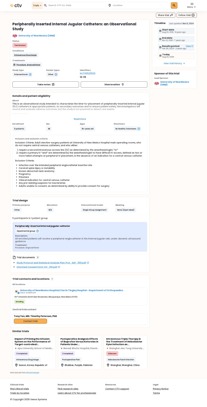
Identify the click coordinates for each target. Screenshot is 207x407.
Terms (156, 393)
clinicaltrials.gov (32, 373)
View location (112, 84)
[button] (25, 55)
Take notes (43, 84)
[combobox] (76, 5)
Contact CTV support (117, 388)
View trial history (173, 63)
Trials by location (19, 393)
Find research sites (68, 388)
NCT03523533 (87, 73)
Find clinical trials (19, 388)
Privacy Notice (161, 388)
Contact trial (30, 321)
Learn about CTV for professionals (77, 393)
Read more (80, 119)
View (188, 46)
